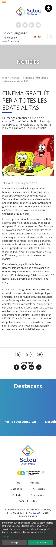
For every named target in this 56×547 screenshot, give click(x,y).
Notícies (14, 77)
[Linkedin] (31, 367)
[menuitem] (35, 36)
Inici (4, 77)
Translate (13, 41)
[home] (28, 11)
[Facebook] (16, 367)
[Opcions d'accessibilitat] (48, 8)
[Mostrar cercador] (51, 36)
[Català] (35, 36)
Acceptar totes (40, 542)
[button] (4, 4)
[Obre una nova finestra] (18, 25)
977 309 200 (34, 512)
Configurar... (8, 536)
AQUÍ (42, 532)
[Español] (39, 36)
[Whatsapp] (39, 367)
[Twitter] (24, 367)
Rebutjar (14, 542)
